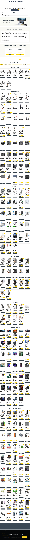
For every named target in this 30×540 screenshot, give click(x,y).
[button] (27, 12)
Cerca (3, 15)
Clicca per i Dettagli (15, 9)
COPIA (10, 101)
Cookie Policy (21, 534)
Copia (10, 54)
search (20, 59)
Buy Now (3, 77)
